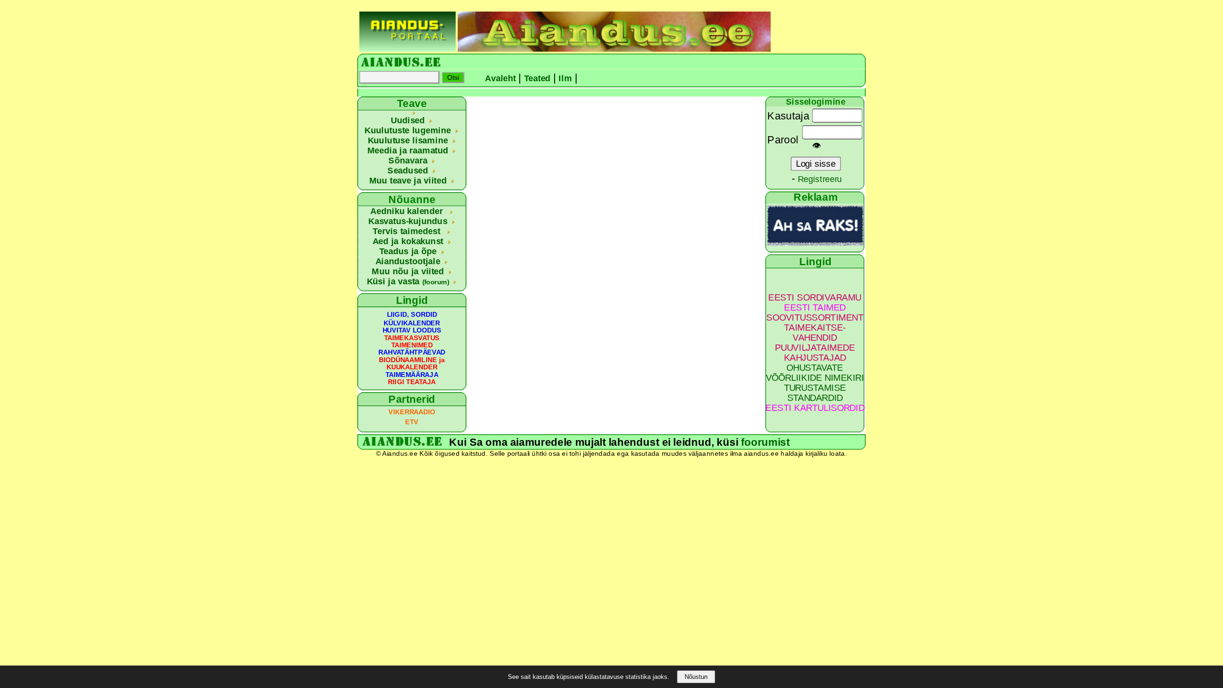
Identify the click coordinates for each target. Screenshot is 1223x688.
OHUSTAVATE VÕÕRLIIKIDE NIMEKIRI (815, 373)
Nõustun (696, 676)
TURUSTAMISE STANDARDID (815, 393)
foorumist (765, 442)
